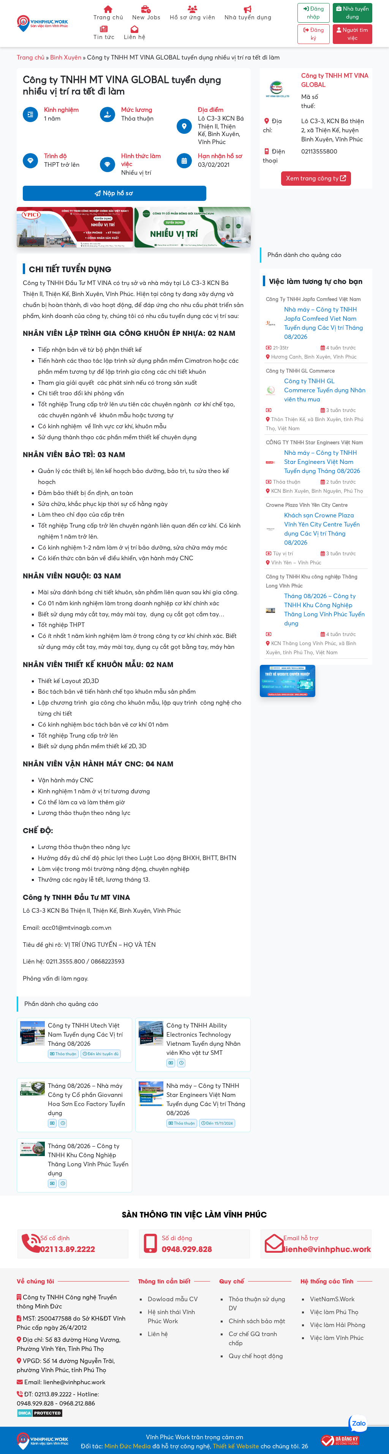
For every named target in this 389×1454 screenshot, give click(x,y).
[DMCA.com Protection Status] (40, 1412)
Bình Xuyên (65, 57)
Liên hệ (134, 37)
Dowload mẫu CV (173, 1299)
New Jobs (146, 17)
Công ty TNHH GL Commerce (300, 371)
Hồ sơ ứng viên (192, 17)
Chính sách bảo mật (257, 1321)
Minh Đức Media (127, 1446)
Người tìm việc (354, 34)
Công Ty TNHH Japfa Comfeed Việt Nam (313, 299)
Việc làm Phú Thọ (334, 1312)
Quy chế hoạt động (256, 1356)
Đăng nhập (315, 13)
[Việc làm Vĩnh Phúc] (42, 23)
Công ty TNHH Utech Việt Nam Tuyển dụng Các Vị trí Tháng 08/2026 (85, 1034)
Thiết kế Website (236, 1446)
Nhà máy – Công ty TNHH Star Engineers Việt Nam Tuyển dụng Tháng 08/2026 (322, 462)
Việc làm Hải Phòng (337, 1325)
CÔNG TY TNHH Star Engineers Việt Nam (314, 442)
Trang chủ (108, 17)
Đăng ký (316, 34)
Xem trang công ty (313, 178)
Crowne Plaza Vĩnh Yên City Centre (307, 505)
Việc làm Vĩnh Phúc (337, 1338)
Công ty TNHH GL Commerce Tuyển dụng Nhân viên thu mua (324, 390)
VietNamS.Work (332, 1299)
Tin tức (104, 37)
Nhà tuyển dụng (248, 17)
